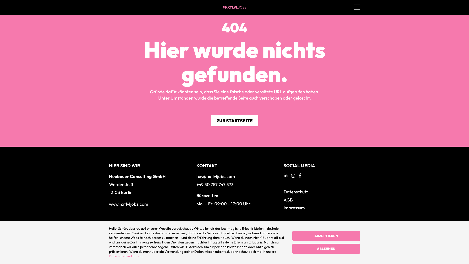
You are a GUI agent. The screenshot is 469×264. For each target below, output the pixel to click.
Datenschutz (296, 192)
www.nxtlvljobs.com (128, 204)
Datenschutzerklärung (126, 256)
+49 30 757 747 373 (215, 184)
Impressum (294, 207)
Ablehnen (326, 249)
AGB (288, 200)
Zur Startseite (235, 120)
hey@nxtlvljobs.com (215, 176)
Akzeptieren (326, 236)
